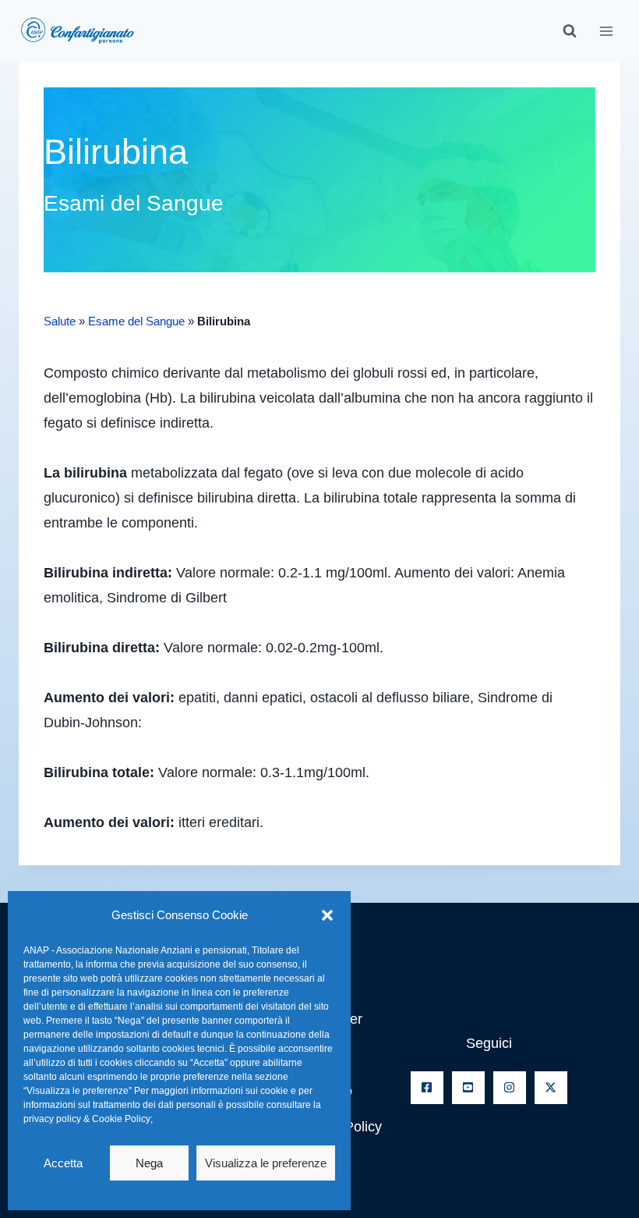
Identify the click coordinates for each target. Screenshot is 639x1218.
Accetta (63, 1163)
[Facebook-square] (427, 1087)
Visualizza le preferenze (266, 1163)
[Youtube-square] (468, 1087)
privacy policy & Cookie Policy (86, 1118)
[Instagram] (509, 1087)
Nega (149, 1163)
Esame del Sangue (136, 321)
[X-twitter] (551, 1087)
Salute (60, 321)
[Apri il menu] (605, 31)
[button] (327, 915)
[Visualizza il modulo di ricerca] (570, 31)
